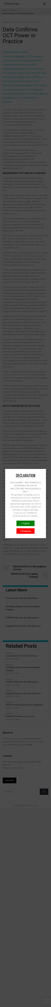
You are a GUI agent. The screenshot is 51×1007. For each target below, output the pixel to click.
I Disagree (25, 530)
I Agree (26, 523)
